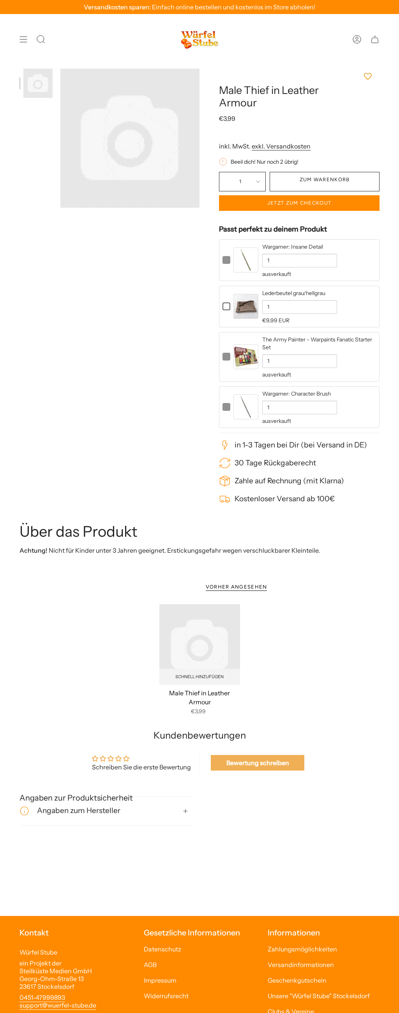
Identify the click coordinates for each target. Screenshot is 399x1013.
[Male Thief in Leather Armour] (199, 644)
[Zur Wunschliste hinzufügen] (299, 76)
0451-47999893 (42, 997)
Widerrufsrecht (166, 996)
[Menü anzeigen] (23, 39)
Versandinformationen (301, 965)
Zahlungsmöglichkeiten (302, 949)
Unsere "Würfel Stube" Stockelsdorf (319, 996)
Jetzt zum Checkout (299, 203)
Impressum (160, 980)
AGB (150, 965)
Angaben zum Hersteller (78, 810)
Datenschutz (162, 949)
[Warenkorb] (375, 39)
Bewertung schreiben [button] (257, 763)
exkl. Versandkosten (281, 146)
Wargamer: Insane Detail (292, 246)
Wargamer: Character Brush (296, 393)
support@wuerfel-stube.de (57, 1005)
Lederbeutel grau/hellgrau (293, 293)
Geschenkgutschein (297, 980)
